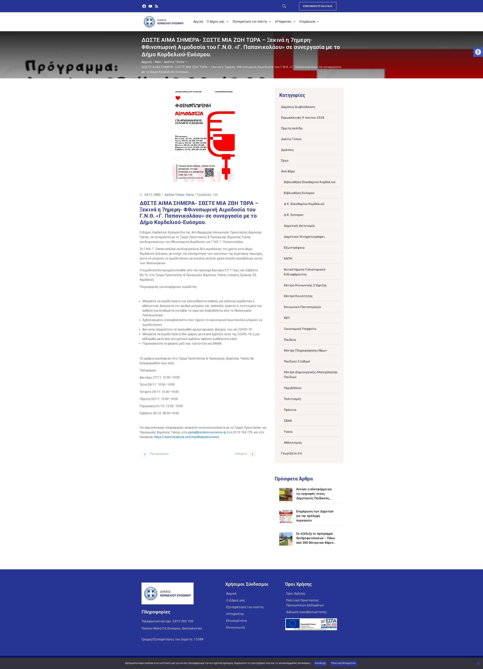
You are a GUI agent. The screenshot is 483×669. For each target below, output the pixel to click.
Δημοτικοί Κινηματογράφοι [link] (304, 237)
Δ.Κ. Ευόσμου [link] (293, 215)
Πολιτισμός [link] (292, 399)
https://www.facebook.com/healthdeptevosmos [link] (186, 437)
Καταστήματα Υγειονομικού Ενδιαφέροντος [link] (304, 272)
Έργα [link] (284, 160)
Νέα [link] (158, 62)
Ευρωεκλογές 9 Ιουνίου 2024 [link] (302, 117)
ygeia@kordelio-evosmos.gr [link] (207, 432)
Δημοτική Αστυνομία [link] (299, 226)
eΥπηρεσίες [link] (283, 21)
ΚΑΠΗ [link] (288, 258)
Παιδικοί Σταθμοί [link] (297, 361)
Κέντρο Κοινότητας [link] (298, 296)
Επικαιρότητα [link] (236, 620)
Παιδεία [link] (290, 340)
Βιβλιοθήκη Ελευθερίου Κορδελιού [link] (309, 182)
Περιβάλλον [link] (292, 388)
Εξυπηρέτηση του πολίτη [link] (250, 21)
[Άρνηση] (478, 663)
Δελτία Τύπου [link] (174, 62)
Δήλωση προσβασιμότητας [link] (306, 612)
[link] (478, 52)
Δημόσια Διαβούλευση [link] (298, 107)
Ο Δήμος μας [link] (216, 21)
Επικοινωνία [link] (235, 627)
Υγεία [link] (190, 194)
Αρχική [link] (198, 21)
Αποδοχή (320, 663)
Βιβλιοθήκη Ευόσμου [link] (299, 193)
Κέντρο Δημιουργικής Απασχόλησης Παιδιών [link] (311, 374)
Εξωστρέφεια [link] (294, 247)
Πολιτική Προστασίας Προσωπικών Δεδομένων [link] (305, 602)
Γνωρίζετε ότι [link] (291, 453)
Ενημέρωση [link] (307, 21)
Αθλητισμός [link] (293, 442)
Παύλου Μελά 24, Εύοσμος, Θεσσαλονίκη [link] (172, 628)
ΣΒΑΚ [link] (288, 421)
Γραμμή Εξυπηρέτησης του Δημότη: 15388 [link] (172, 639)
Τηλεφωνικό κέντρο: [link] (167, 621)
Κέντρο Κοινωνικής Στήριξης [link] (305, 285)
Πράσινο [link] (290, 410)
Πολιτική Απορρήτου (343, 663)
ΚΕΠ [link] (287, 318)
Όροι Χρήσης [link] (295, 593)
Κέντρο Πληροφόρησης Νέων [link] (305, 350)
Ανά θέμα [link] (288, 171)
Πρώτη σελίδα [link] (291, 128)
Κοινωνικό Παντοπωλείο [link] (302, 307)
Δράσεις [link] (287, 150)
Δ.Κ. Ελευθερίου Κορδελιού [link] (304, 204)
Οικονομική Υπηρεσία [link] (300, 329)
